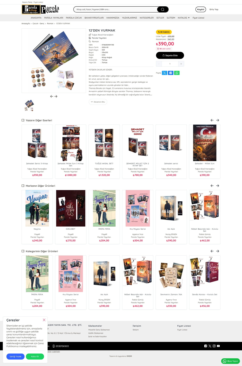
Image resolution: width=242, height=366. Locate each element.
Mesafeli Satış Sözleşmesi (99, 330)
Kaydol (200, 9)
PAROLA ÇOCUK (74, 17)
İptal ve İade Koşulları (97, 336)
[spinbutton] (170, 64)
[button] (159, 63)
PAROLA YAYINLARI (53, 17)
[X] (210, 346)
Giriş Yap (214, 9)
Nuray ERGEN (171, 234)
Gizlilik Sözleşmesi (95, 333)
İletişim (136, 330)
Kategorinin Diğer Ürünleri (41, 251)
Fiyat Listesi (38, 2)
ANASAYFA (36, 17)
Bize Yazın (232, 361)
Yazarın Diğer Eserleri (38, 120)
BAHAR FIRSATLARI (94, 17)
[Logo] (40, 9)
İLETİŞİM (171, 17)
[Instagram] (214, 346)
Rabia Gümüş (204, 234)
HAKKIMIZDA (112, 17)
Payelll (37, 234)
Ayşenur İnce (137, 234)
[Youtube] (218, 346)
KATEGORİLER (147, 17)
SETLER (160, 17)
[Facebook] (206, 346)
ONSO (129, 356)
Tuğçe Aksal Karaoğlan (102, 35)
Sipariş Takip (27, 2)
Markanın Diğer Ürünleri (39, 185)
